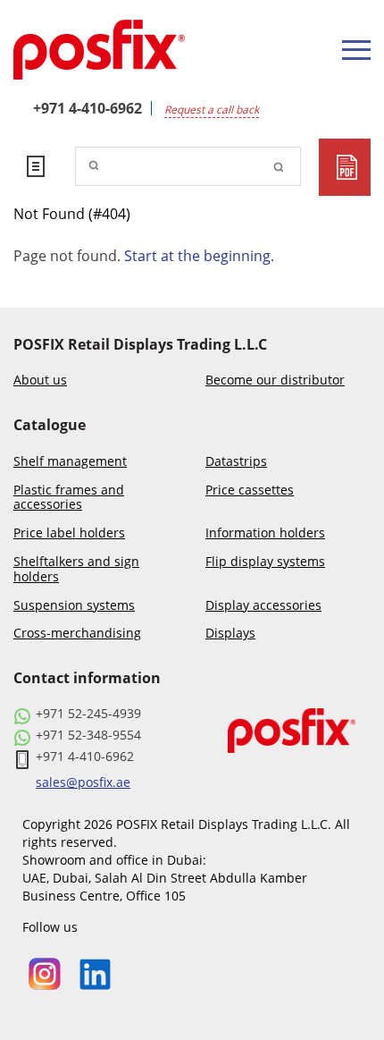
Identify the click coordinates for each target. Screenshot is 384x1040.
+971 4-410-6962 (87, 108)
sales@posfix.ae (83, 782)
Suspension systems (74, 605)
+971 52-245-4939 (88, 713)
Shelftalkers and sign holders (76, 569)
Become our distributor (275, 380)
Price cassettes (249, 490)
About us (40, 380)
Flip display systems (265, 562)
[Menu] (356, 50)
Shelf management (70, 461)
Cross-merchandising (77, 633)
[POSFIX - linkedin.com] (95, 972)
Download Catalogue (345, 167)
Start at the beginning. (199, 256)
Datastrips (236, 461)
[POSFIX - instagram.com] (45, 972)
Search (278, 166)
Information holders (265, 533)
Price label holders (69, 533)
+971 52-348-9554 (88, 735)
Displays (230, 633)
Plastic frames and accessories (68, 498)
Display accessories (263, 605)
